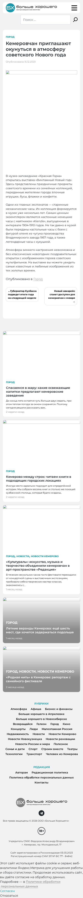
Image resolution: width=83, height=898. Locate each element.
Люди (34, 729)
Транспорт (34, 754)
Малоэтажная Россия (57, 729)
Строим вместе (52, 749)
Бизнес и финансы (59, 709)
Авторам (21, 772)
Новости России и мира (32, 744)
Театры (72, 749)
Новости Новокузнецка (25, 739)
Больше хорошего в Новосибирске (41, 719)
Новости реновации (60, 739)
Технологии (14, 754)
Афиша (36, 709)
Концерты (18, 729)
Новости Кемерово (45, 556)
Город (10, 36)
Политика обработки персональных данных (41, 777)
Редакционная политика (50, 772)
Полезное (61, 744)
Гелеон (41, 724)
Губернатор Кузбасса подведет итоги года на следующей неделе (22, 294)
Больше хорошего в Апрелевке (41, 714)
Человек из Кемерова (62, 754)
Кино (66, 724)
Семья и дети (15, 749)
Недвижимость (18, 734)
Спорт (33, 749)
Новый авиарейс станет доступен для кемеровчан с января (61, 294)
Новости (22, 556)
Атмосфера (19, 709)
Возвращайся (23, 724)
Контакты (41, 782)
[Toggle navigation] (74, 7)
